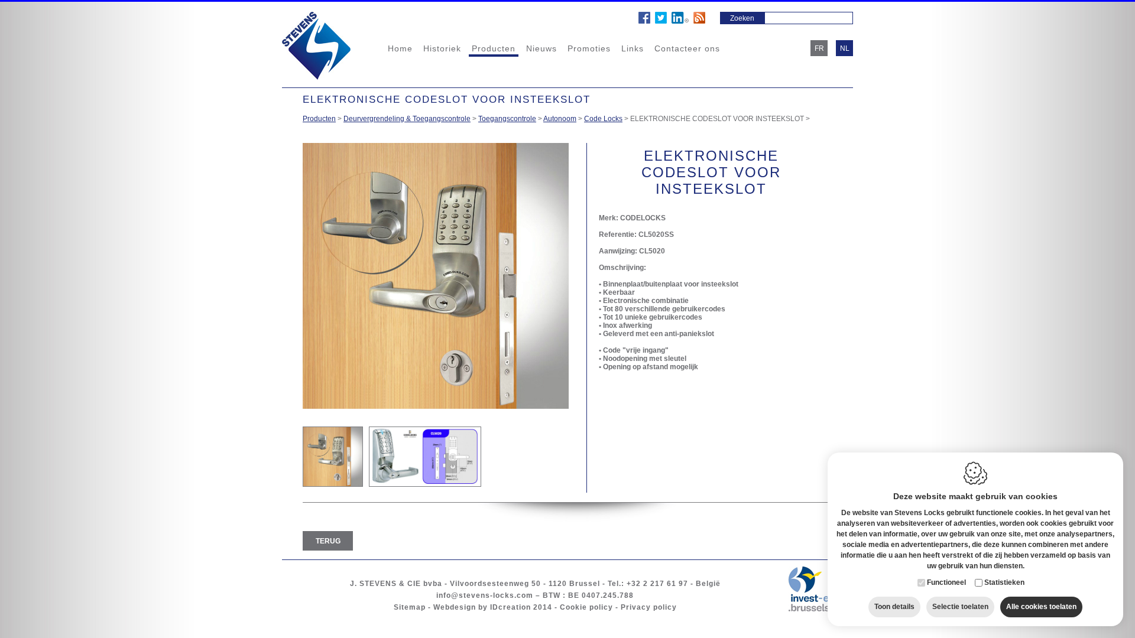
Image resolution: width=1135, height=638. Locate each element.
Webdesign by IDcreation (482, 607)
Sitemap (410, 607)
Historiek (442, 48)
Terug (328, 541)
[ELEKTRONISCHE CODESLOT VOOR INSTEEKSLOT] (333, 457)
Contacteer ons (687, 48)
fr (819, 48)
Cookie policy (586, 607)
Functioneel (946, 582)
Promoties (589, 48)
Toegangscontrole (507, 119)
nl (844, 48)
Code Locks (603, 119)
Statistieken (1004, 582)
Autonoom (559, 119)
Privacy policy (649, 607)
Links (632, 48)
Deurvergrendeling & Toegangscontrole (407, 119)
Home (400, 48)
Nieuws (541, 48)
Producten (493, 48)
